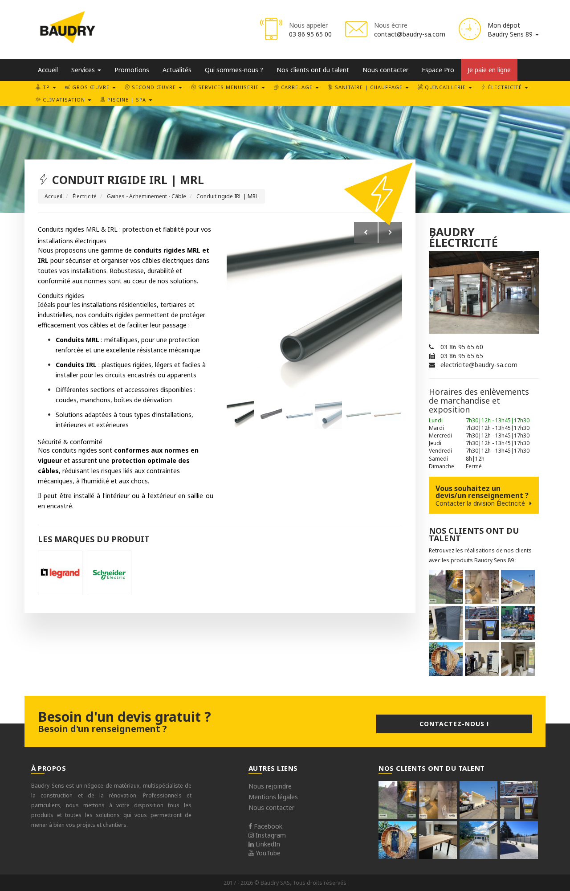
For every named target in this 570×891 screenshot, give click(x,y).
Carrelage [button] (296, 87)
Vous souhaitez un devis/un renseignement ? (482, 495)
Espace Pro (438, 69)
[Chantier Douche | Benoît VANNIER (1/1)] (482, 587)
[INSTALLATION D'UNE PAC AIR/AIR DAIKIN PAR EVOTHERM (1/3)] (518, 659)
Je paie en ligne (489, 69)
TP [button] (46, 87)
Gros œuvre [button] (90, 87)
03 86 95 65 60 (461, 347)
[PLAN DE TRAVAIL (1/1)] (438, 840)
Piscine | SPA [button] (127, 99)
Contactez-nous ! (454, 723)
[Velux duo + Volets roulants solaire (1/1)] (482, 623)
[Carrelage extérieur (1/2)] (478, 840)
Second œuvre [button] (154, 87)
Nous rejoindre (270, 786)
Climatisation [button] (64, 99)
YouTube (267, 853)
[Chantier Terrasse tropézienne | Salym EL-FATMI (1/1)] (446, 587)
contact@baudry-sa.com (409, 34)
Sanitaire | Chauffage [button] (368, 87)
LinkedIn (267, 844)
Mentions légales (273, 797)
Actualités (177, 69)
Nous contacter (385, 69)
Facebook (267, 826)
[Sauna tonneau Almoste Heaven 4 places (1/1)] (446, 659)
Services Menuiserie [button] (228, 87)
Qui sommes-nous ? (234, 69)
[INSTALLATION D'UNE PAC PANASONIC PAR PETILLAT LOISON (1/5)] (446, 623)
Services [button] (84, 69)
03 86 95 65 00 (310, 34)
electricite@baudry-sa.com (478, 364)
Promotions (131, 69)
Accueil (48, 69)
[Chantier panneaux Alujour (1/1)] (519, 840)
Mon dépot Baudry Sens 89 (511, 29)
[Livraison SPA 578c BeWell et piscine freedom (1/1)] (518, 623)
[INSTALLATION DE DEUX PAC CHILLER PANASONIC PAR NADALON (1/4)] (482, 659)
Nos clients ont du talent (313, 69)
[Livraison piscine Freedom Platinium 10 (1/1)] (518, 587)
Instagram (270, 835)
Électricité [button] (505, 87)
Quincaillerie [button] (445, 87)
